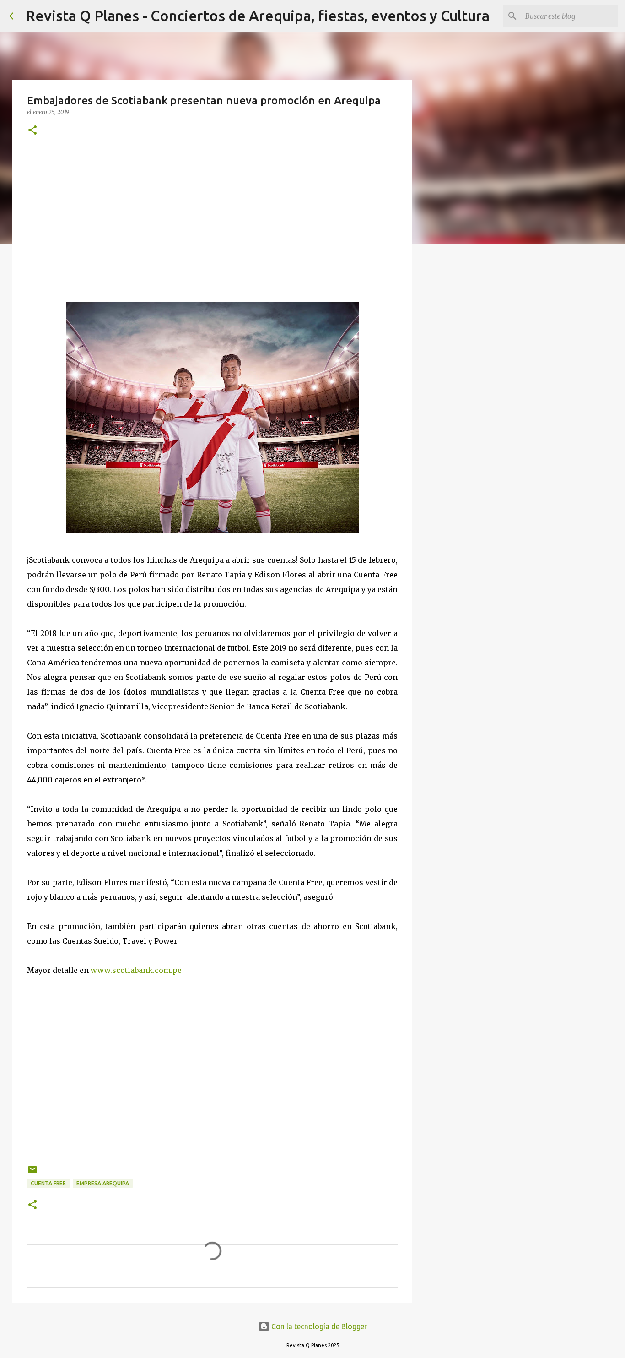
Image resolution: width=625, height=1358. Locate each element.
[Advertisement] (212, 219)
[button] (32, 131)
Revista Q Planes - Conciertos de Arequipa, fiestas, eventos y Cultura (258, 15)
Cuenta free (48, 1183)
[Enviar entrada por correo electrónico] (32, 1173)
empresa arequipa (102, 1183)
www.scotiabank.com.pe (136, 970)
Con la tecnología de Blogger (318, 1326)
